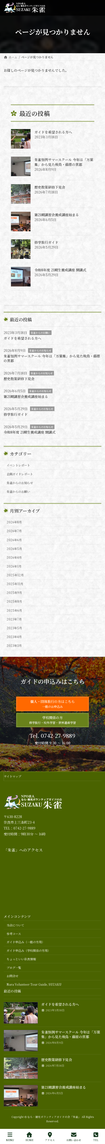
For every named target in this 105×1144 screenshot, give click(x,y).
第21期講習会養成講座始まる (56, 214)
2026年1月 (14, 566)
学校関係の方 (52, 720)
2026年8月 (14, 522)
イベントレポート (18, 465)
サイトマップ (12, 776)
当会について (15, 925)
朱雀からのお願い (40, 332)
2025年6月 (14, 610)
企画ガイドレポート (20, 474)
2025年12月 (15, 575)
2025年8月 (14, 601)
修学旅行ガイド (46, 242)
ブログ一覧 (14, 967)
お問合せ (12, 976)
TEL (95, 1140)
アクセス (50, 1140)
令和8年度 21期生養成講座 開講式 (60, 269)
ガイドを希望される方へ (53, 132)
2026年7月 (14, 531)
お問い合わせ (73, 1140)
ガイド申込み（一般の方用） (26, 942)
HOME (29, 1140)
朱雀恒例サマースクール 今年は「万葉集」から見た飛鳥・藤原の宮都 (63, 162)
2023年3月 (14, 645)
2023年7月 (14, 619)
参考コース (14, 933)
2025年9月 (14, 592)
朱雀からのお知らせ (40, 350)
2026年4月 (14, 557)
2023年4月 (14, 637)
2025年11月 (15, 584)
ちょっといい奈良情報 (21, 959)
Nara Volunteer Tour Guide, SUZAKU (34, 984)
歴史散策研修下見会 (49, 187)
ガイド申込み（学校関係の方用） (29, 950)
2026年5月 (14, 548)
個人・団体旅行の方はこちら (52, 704)
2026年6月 (14, 539)
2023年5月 (14, 628)
